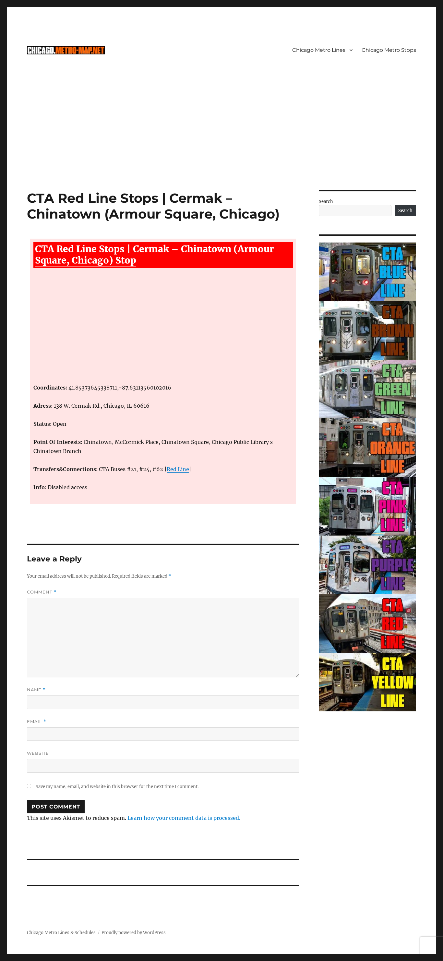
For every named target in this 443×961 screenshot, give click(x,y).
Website (38, 753)
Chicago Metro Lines (318, 50)
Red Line (178, 469)
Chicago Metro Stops (389, 50)
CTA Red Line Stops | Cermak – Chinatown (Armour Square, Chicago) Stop (154, 254)
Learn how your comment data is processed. (183, 818)
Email (36, 721)
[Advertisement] (221, 142)
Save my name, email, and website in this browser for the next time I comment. (117, 786)
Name (36, 690)
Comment (41, 592)
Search (326, 201)
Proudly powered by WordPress (134, 932)
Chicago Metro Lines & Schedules (61, 932)
